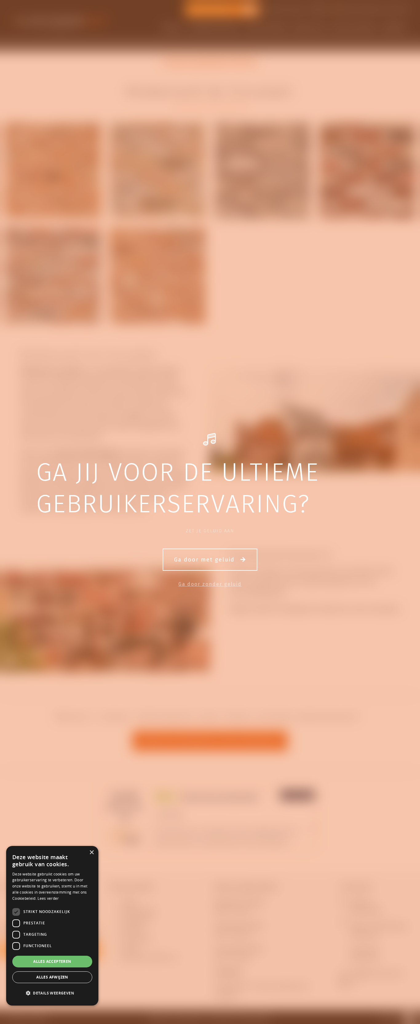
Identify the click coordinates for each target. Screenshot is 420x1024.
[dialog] (52, 926)
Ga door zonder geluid (210, 584)
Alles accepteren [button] (52, 961)
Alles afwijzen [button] (52, 977)
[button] (52, 993)
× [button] (91, 852)
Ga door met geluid (205, 559)
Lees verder (48, 898)
